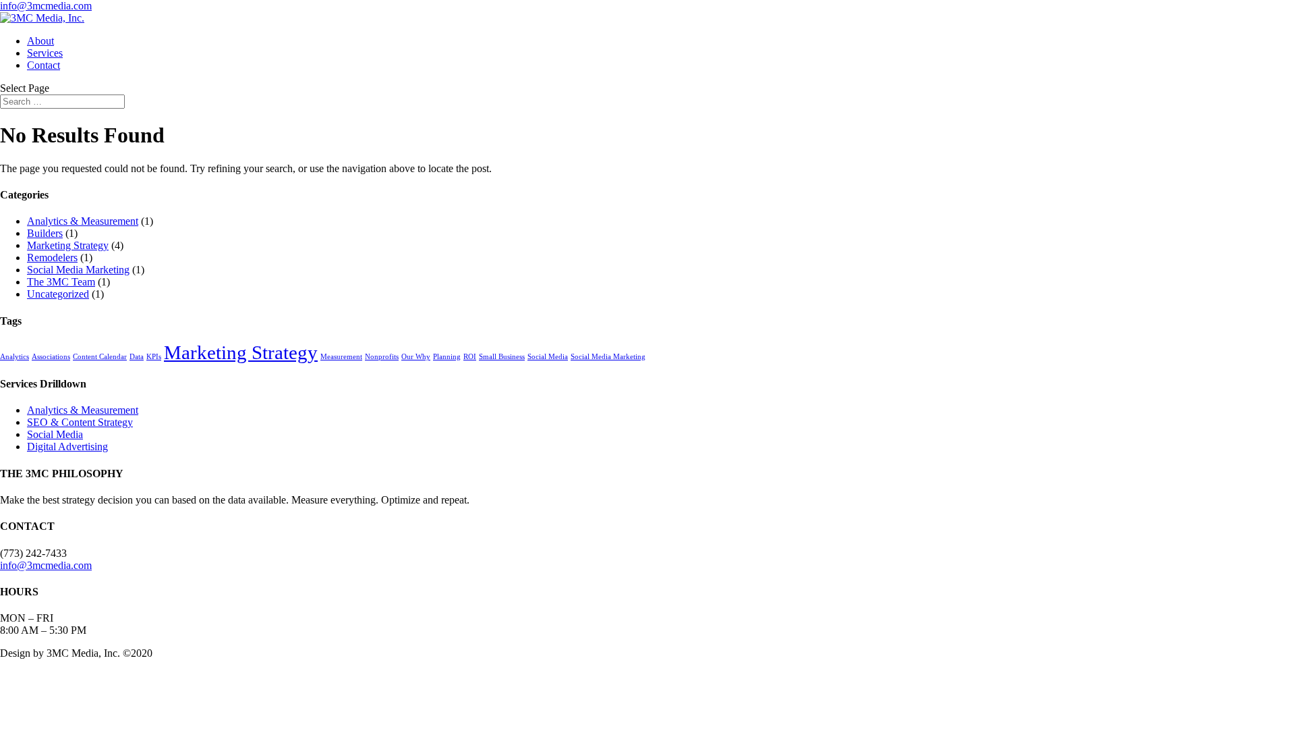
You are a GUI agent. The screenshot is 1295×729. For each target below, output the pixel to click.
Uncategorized (58, 294)
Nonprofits (382, 356)
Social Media (547, 356)
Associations (51, 356)
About (40, 41)
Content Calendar (100, 356)
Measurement (341, 356)
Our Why (415, 356)
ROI (469, 356)
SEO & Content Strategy (80, 422)
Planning (447, 356)
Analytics (14, 356)
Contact (43, 65)
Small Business (502, 356)
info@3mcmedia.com (46, 565)
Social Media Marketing (78, 269)
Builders (45, 233)
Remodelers (52, 257)
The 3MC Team (61, 282)
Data (137, 356)
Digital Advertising (67, 446)
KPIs (153, 356)
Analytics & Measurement (82, 221)
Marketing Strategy (68, 245)
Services (45, 53)
